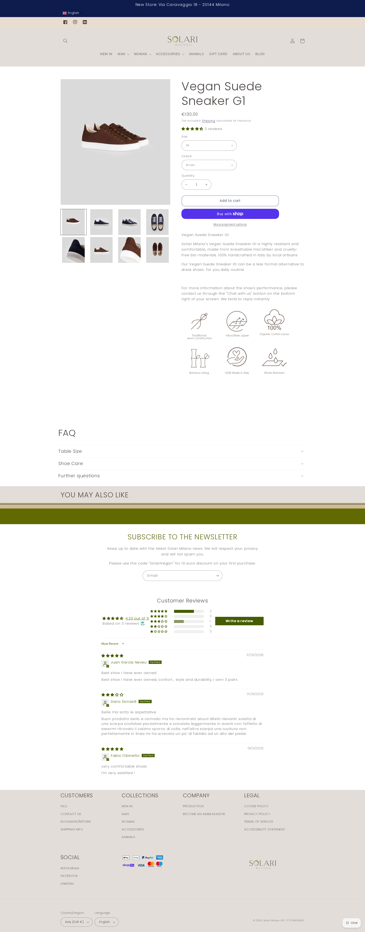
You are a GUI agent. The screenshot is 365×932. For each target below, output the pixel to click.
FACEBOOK (69, 876)
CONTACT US (71, 814)
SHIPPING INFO (72, 829)
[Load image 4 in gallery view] (157, 222)
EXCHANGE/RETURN (76, 821)
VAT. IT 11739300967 (293, 920)
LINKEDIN (67, 884)
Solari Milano (271, 920)
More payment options (230, 224)
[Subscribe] (217, 575)
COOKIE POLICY (256, 806)
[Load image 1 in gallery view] (73, 222)
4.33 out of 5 (137, 618)
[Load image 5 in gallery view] (73, 250)
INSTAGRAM (70, 868)
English (104, 922)
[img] (112, 655)
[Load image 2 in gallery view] (101, 222)
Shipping (208, 120)
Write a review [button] (239, 621)
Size (184, 137)
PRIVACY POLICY (257, 814)
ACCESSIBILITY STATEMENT (264, 829)
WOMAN (128, 821)
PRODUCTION (193, 806)
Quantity (187, 176)
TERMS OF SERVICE (258, 821)
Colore (186, 156)
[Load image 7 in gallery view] (129, 250)
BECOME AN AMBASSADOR (204, 814)
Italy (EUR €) (74, 922)
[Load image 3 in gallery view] (129, 222)
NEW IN (127, 806)
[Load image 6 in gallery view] (101, 250)
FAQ (64, 806)
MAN (125, 814)
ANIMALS (128, 837)
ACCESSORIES (133, 829)
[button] (73, 13)
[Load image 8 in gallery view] (157, 250)
